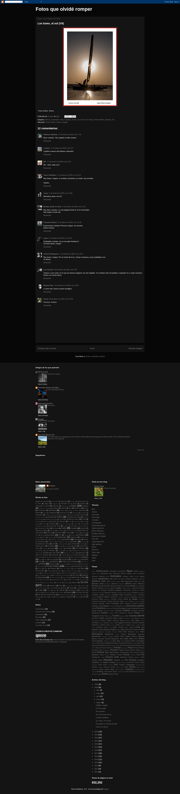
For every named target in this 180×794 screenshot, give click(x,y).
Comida (109, 601)
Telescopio (118, 662)
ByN (93, 509)
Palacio (94, 643)
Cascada (129, 592)
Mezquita (131, 632)
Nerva (40, 559)
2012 (96, 769)
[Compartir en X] (70, 116)
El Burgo (52, 530)
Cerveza (100, 597)
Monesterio (81, 555)
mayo (98, 693)
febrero (99, 702)
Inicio (92, 348)
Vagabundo (95, 669)
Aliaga (46, 503)
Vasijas (106, 669)
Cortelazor (52, 524)
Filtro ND (95, 539)
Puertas (121, 650)
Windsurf (132, 671)
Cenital (94, 512)
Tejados (105, 662)
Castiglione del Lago (73, 517)
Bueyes (94, 588)
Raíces (142, 650)
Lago (142, 625)
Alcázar (123, 573)
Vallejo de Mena (59, 592)
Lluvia (132, 627)
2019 (96, 747)
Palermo (55, 562)
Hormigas (95, 622)
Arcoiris (137, 576)
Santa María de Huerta (42, 579)
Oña (40, 561)
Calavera (141, 588)
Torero (105, 664)
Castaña (135, 592)
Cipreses (95, 599)
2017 (96, 753)
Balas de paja (139, 581)
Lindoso (44, 548)
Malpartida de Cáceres (79, 550)
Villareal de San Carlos (79, 594)
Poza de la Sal (63, 564)
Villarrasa (38, 597)
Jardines (103, 625)
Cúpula (100, 606)
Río (142, 655)
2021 (96, 741)
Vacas (142, 667)
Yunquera (58, 597)
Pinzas (103, 648)
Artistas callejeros (132, 579)
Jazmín (113, 625)
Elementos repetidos (135, 606)
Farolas (104, 613)
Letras (105, 627)
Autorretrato (40, 614)
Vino (110, 671)
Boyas (142, 586)
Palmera (103, 643)
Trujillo (40, 590)
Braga (84, 510)
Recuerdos (51, 405)
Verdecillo (137, 669)
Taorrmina (52, 588)
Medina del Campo (69, 552)
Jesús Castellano (49, 175)
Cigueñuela (141, 597)
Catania (61, 519)
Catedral (115, 595)
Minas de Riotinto (42, 555)
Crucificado (115, 603)
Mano (123, 629)
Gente (74, 120)
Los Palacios (50, 550)
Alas (110, 573)
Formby (38, 537)
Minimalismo (97, 634)
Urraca (138, 667)
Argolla (142, 576)
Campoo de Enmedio (52, 515)
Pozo (100, 650)
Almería (82, 503)
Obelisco (106, 641)
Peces (108, 645)
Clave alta (95, 514)
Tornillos (110, 664)
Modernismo (109, 634)
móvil (143, 671)
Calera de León (64, 512)
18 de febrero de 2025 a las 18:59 (66, 285)
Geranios (95, 618)
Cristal (107, 603)
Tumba (112, 667)
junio (98, 690)
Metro (125, 632)
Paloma (109, 643)
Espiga (94, 610)
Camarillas (83, 512)
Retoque (95, 555)
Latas (93, 627)
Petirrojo (138, 645)
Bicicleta (95, 586)
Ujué (54, 590)
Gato (127, 616)
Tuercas (106, 667)
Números (100, 641)
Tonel (100, 664)
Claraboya (107, 599)
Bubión (38, 512)
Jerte (53, 544)
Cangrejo (100, 592)
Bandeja (108, 583)
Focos (142, 613)
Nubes (141, 639)
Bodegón (107, 586)
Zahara (65, 597)
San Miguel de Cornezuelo (49, 573)
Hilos (132, 620)
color (61, 120)
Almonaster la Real (42, 506)
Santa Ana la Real (78, 577)
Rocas (131, 652)
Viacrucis (94, 671)
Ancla (107, 576)
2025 (96, 687)
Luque (67, 550)
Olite (72, 559)
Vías (127, 671)
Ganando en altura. (54, 374)
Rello (46, 568)
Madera (113, 629)
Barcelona (52, 510)
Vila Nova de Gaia (82, 592)
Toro (77, 588)
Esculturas (122, 608)
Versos (142, 669)
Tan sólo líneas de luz (103, 714)
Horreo (101, 622)
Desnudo (112, 606)
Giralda (101, 618)
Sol (113, 120)
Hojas (137, 620)
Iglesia (121, 623)
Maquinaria (137, 629)
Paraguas (115, 643)
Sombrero (141, 660)
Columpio (102, 601)
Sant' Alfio (66, 577)
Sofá (122, 660)
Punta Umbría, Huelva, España (57, 122)
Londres (69, 548)
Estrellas (134, 610)
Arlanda (63, 508)
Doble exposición (98, 528)
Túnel (126, 667)
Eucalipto (141, 610)
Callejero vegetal (102, 705)
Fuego (110, 616)
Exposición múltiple (99, 536)
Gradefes (46, 539)
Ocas (110, 641)
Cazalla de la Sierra (72, 519)
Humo (116, 622)
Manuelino (129, 629)
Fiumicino (73, 535)
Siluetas (108, 120)
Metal (120, 632)
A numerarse (40, 609)
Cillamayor (46, 521)
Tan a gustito (100, 711)
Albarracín (64, 501)
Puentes (114, 650)
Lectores (39, 622)
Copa (121, 601)
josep (45, 238)
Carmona (82, 515)
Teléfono (124, 662)
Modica (64, 555)
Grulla (132, 618)
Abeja (93, 571)
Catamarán (55, 120)
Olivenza (78, 559)
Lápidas (101, 629)
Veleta (117, 669)
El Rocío (49, 532)
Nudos (94, 641)
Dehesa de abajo (41, 530)
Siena (45, 585)
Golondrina (108, 618)
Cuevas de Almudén (82, 526)
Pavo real (95, 645)
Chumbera (127, 597)
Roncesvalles (40, 571)
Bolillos (123, 586)
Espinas (100, 610)
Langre (60, 546)
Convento (115, 601)
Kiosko (133, 625)
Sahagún (50, 571)
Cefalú (84, 519)
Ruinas (126, 655)
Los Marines (80, 548)
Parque (128, 643)
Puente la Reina (74, 564)
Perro (122, 645)
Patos (142, 643)
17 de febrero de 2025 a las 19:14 (60, 238)
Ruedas (119, 654)
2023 (96, 735)
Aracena (85, 506)
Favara (66, 535)
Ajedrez (94, 573)
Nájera (51, 559)
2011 (96, 772)
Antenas (125, 576)
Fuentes (116, 616)
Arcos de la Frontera (45, 508)
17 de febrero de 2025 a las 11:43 (73, 207)
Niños (131, 639)
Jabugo (84, 541)
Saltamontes (96, 657)
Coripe (37, 524)
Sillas (100, 660)
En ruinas (39, 617)
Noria (136, 638)
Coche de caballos (130, 599)
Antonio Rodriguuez (51, 254)
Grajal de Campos (56, 539)
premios (94, 674)
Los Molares (39, 550)
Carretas (113, 592)
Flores (137, 613)
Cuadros (127, 603)
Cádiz (63, 528)
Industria (135, 622)
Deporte (106, 606)
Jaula (108, 625)
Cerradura (141, 595)
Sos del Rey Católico (72, 585)
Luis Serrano (48, 270)
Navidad (108, 638)
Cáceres (55, 528)
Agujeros (141, 571)
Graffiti (120, 618)
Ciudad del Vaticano (58, 521)
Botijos (138, 586)
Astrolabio (141, 579)
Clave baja (95, 517)
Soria (60, 585)
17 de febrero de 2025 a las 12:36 (69, 222)
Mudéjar (110, 636)
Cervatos (38, 521)
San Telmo (75, 575)
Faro (60, 535)
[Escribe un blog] (68, 116)
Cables (124, 588)
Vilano (106, 671)
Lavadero (99, 627)
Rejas (107, 652)
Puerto (127, 650)
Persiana (127, 645)
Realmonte (68, 566)
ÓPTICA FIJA (43, 372)
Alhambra (141, 573)
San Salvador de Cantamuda (61, 575)
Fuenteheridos (61, 537)
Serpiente (137, 657)
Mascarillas (108, 632)
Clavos (120, 599)
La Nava (81, 544)
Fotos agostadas (41, 620)
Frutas (102, 616)
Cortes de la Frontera (65, 524)
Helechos (116, 620)
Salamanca (58, 571)
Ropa (102, 654)
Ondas (122, 641)
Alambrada (104, 573)
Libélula (121, 627)
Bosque (127, 586)
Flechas (130, 613)
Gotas (115, 618)
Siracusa (53, 585)
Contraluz (67, 120)
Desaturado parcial (98, 525)
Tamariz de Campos (41, 588)
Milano (137, 632)
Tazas (100, 662)
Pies (143, 645)
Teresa (45, 299)
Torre (116, 665)
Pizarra (108, 648)
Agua (129, 570)
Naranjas (101, 638)
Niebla (126, 639)
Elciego (84, 532)
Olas (118, 641)
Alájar (73, 506)
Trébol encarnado (110, 488)
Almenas (95, 576)
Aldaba (129, 573)
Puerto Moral (84, 564)
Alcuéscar (73, 501)
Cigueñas (134, 597)
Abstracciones (102, 571)
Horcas (142, 620)
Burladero (107, 588)
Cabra (44, 512)
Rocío (136, 652)
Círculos (95, 606)
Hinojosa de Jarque (63, 541)
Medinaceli (82, 552)
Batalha (62, 510)
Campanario (127, 590)
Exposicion (96, 613)
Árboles (105, 674)
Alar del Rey (54, 501)
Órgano (111, 674)
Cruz (121, 603)
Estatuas (126, 610)
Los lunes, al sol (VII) (103, 721)
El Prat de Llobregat (72, 530)
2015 (96, 759)
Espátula (106, 610)
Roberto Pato (48, 285)
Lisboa (52, 548)
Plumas (135, 648)
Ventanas (129, 669)
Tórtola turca (119, 667)
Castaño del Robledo (55, 517)
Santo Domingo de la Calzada (45, 582)
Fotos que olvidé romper (64, 9)
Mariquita (101, 632)
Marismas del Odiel (52, 553)
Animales (115, 576)
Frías (44, 537)
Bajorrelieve (129, 581)
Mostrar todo (140, 450)
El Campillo (60, 530)
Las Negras (68, 546)
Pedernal (113, 645)
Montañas (141, 634)
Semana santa (112, 657)
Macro (94, 547)
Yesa (51, 597)
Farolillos (111, 613)
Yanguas (45, 597)
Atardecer (96, 581)
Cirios (101, 599)
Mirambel (55, 555)
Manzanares (39, 552)
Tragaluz (122, 664)
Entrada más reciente (47, 348)
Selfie (102, 657)
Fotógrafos (95, 616)
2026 (96, 684)
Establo (112, 610)
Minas (142, 632)
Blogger (105, 789)
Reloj (111, 652)
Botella (133, 586)
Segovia (74, 582)
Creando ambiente (102, 718)
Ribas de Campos (65, 568)
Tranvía (94, 667)
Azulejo (118, 581)
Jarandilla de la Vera (42, 544)
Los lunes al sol (82, 120)
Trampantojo (130, 665)
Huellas (106, 622)
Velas (112, 669)
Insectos (141, 623)
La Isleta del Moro (63, 544)
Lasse (45, 193)
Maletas (119, 629)
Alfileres (135, 573)
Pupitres (132, 650)
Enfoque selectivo (98, 533)
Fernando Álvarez (50, 222)
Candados (95, 592)
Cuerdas (134, 603)
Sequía (130, 657)
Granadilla (77, 539)
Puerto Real (40, 566)
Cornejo (44, 524)
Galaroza (74, 537)
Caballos (118, 588)
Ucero (48, 590)
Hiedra (122, 620)
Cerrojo (94, 597)
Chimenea (113, 597)
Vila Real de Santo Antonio (47, 594)
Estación (118, 611)
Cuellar (72, 526)
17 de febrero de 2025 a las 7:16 (69, 134)
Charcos (106, 597)
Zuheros (78, 597)
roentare (46, 148)
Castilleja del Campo (51, 519)
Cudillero (65, 526)
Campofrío (39, 515)
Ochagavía (65, 559)
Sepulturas (123, 657)
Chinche (120, 597)
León (75, 546)
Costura (101, 603)
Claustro (114, 599)
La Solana (51, 546)
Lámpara (95, 629)
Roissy (75, 568)
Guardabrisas (95, 620)
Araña (131, 576)
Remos (116, 652)
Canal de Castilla (138, 590)
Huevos (111, 622)
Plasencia (53, 564)
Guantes (142, 618)
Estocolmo (51, 535)
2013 (96, 766)
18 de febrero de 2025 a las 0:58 (65, 270)
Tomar (71, 588)
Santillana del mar (71, 579)
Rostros (113, 655)
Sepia (94, 558)
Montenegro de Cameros (51, 557)
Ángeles (99, 674)
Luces (137, 627)
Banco (102, 584)
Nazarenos (115, 639)
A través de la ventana (43, 612)
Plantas (117, 648)
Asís (70, 508)
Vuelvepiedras (121, 671)
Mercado (114, 632)
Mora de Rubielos (76, 557)
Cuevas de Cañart (43, 528)
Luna (142, 627)
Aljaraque (55, 503)
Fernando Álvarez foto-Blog (48, 388)
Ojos (114, 641)
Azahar (113, 581)
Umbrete (62, 590)
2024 (96, 732)
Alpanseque (64, 506)
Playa (91, 120)
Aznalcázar (42, 510)
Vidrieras (100, 671)
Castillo (101, 595)
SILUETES (51, 421)
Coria (84, 521)
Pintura (98, 648)
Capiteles (107, 592)
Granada (67, 539)
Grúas (137, 618)
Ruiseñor (133, 654)
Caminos (111, 590)
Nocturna (95, 550)
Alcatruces (116, 573)
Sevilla (84, 582)
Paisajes (141, 641)
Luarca (60, 550)
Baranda (121, 583)
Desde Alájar (99, 486)
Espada (129, 608)
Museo (128, 636)
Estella (43, 535)
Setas (142, 657)
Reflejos (100, 652)
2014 (96, 762)
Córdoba (74, 528)
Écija (37, 599)
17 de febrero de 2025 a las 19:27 (71, 254)
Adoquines (113, 571)
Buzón (112, 588)
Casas (124, 592)
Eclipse (124, 606)
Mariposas (95, 632)
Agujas (136, 571)
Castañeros (141, 592)
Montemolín (39, 557)
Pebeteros (102, 645)
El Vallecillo (76, 532)
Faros (117, 613)
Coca (69, 521)
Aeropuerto (121, 571)
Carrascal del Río (40, 517)
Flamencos (123, 613)
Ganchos (122, 616)
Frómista (50, 537)
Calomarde (75, 512)
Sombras (133, 660)
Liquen (126, 627)
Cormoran (136, 601)
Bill (45, 162)
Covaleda (83, 524)
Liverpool (61, 548)
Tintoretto (94, 664)
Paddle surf (134, 641)
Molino (117, 634)
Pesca (133, 645)
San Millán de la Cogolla (66, 573)
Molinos (123, 634)
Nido (121, 638)
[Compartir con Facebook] (72, 116)
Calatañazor (52, 512)
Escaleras (100, 608)
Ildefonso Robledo (50, 134)
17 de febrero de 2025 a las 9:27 (61, 148)
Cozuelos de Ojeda (41, 526)
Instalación (95, 625)
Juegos (128, 625)
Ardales (55, 508)
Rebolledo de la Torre (80, 566)
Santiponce (83, 579)
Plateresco (124, 648)
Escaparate (109, 608)
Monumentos (96, 636)
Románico (95, 655)
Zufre (71, 597)
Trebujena (84, 588)
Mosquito (104, 636)
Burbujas (101, 588)
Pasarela (134, 643)
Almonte (55, 506)
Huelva (74, 541)
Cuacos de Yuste (54, 526)
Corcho (126, 601)
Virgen (114, 671)
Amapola (102, 576)
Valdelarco (83, 590)
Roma (82, 568)
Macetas (107, 629)
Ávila (84, 597)
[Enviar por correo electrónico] (65, 116)
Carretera (119, 592)
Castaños (95, 595)
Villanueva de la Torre (65, 594)
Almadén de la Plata (68, 503)
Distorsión (118, 606)
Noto (45, 559)
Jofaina (123, 625)
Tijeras (137, 662)
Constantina (77, 521)
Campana (118, 590)
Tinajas (142, 662)
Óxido (116, 674)
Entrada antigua (135, 348)
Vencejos (121, 669)
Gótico (109, 620)
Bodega (101, 586)
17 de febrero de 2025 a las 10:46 (60, 193)
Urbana (132, 667)
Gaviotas (133, 616)
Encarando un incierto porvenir (106, 724)
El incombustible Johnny (56, 390)
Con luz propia (101, 708)
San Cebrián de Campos (71, 571)
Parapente (122, 643)
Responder (47, 141)
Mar (142, 629)
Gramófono (126, 618)
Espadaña (135, 608)
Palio (98, 643)
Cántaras (141, 603)
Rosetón (107, 654)
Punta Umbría (99, 120)
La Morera (73, 544)
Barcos (47, 120)
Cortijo (142, 601)
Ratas (138, 650)
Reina (40, 568)
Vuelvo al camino (102, 727)
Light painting (96, 544)
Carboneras (73, 515)
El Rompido (59, 532)
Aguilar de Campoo (42, 501)
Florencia (81, 535)
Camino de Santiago (99, 590)
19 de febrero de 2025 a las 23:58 (61, 299)
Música (94, 639)
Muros (122, 636)
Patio (138, 643)
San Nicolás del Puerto (81, 573)
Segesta (66, 582)
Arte (111, 579)
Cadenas (135, 588)
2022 (96, 738)
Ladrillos (138, 625)
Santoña (58, 582)
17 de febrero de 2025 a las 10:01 (59, 162)
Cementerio (128, 595)
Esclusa (115, 608)
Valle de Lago (48, 592)
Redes (94, 652)
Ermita (94, 608)
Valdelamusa (72, 590)
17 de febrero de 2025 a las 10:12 (69, 175)
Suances (83, 585)
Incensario (127, 622)
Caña (121, 595)
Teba (58, 588)
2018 (96, 750)
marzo (98, 699)
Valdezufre (39, 592)
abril (98, 696)
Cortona (76, 524)
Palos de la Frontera (69, 562)
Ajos (98, 573)
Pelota (118, 645)
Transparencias (140, 664)
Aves (103, 581)
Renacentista (124, 652)
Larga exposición (98, 541)
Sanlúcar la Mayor (55, 577)
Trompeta (100, 667)
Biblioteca (141, 583)
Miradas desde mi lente (52, 207)
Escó (37, 535)
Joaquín (52, 486)
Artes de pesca (119, 579)
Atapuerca (77, 508)
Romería (141, 652)
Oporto (85, 559)
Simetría (117, 660)
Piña (112, 648)
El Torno (68, 532)
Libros (115, 627)
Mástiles (141, 636)
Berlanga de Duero (73, 510)
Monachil (72, 555)
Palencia (47, 561)
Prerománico (106, 650)
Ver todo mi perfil (53, 489)
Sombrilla (95, 662)
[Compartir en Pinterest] (75, 116)
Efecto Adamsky (98, 531)
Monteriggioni (64, 557)
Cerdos (135, 595)
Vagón (101, 669)
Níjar (57, 559)
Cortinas (94, 603)
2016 (96, 756)
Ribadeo (53, 568)
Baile (123, 581)
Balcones (95, 584)
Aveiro (86, 508)
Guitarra (103, 620)
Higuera (128, 620)
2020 (96, 744)
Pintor (93, 648)
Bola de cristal (115, 586)
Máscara (134, 636)
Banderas (115, 583)
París (43, 564)
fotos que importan (45, 403)
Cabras (129, 588)
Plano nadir (96, 552)
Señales (94, 660)
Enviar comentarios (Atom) (95, 356)
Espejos (141, 608)
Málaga (85, 557)
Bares (135, 583)
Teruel (64, 588)
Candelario (64, 515)
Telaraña (112, 662)
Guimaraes (51, 541)
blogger (41, 419)
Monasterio (132, 634)
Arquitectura (103, 579)
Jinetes (117, 625)
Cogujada (141, 599)
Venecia (69, 592)
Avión (108, 581)
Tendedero (130, 662)
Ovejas (127, 641)
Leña (110, 627)
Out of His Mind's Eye (46, 435)
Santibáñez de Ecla (58, 579)
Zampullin (138, 671)
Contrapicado (96, 523)
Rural (138, 655)
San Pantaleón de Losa (44, 575)
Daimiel (83, 528)
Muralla (116, 636)
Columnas (95, 601)
